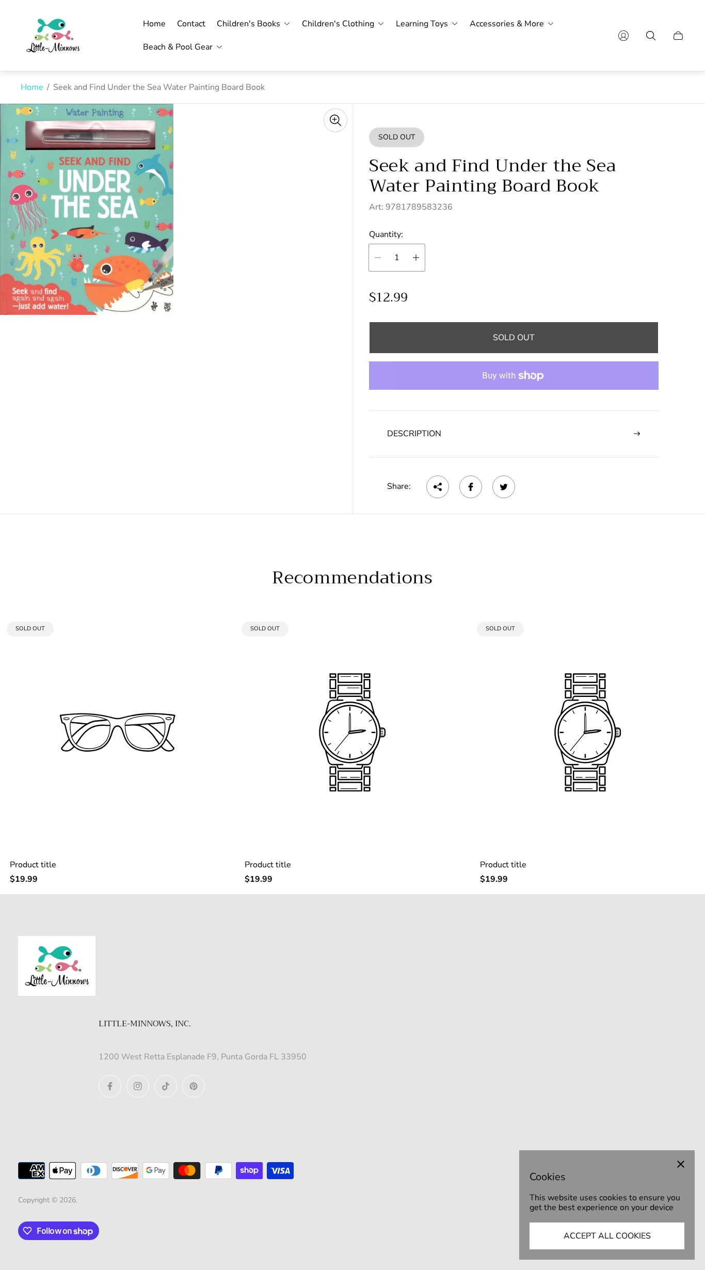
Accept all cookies (607, 1236)
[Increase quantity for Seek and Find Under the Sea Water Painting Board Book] (416, 257)
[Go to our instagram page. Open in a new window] (137, 1086)
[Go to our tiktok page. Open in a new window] (165, 1086)
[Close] (680, 1164)
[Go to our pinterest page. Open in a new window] (193, 1086)
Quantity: (386, 234)
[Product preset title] (117, 732)
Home (32, 87)
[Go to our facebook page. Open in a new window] (110, 1086)
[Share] (437, 486)
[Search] (650, 35)
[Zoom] (335, 120)
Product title (33, 864)
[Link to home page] (56, 967)
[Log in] (623, 35)
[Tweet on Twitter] (503, 486)
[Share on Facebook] (470, 486)
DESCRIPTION (414, 433)
